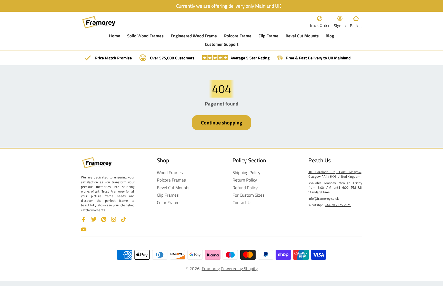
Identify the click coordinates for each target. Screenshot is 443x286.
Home (114, 36)
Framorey (211, 268)
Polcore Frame (237, 36)
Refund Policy (245, 188)
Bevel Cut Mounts (302, 36)
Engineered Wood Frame (194, 36)
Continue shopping (221, 122)
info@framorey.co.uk (323, 198)
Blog (330, 36)
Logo (99, 22)
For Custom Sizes (249, 195)
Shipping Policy (246, 173)
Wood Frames (170, 173)
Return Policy (245, 180)
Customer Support (221, 44)
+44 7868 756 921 (338, 204)
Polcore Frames (171, 180)
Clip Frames (168, 195)
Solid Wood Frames (145, 36)
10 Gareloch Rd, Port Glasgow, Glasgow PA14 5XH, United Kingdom (335, 174)
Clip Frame (268, 36)
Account (340, 22)
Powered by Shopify (239, 268)
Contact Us (243, 202)
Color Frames (169, 202)
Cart (356, 22)
